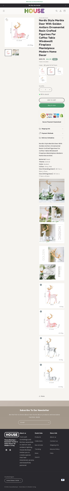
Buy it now (52, 105)
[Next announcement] (65, 5)
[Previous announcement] (3, 5)
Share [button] (43, 396)
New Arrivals (39, 445)
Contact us (54, 441)
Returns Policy (54, 449)
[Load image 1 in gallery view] (8, 52)
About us (53, 437)
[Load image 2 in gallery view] (15, 52)
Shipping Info (54, 445)
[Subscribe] (48, 422)
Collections (38, 441)
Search (37, 457)
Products (38, 437)
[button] (4, 11)
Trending (38, 449)
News (36, 453)
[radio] (43, 71)
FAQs (51, 453)
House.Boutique (13, 487)
